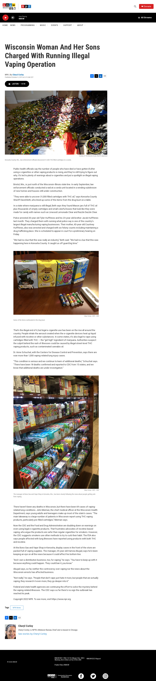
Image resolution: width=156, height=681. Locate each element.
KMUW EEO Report (94, 659)
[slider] (16, 17)
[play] (5, 17)
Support (67, 25)
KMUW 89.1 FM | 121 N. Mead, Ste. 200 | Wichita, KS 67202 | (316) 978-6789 (69, 659)
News (12, 25)
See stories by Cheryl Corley (32, 633)
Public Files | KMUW (62, 665)
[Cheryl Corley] (10, 631)
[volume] (13, 17)
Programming (28, 25)
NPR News (17, 608)
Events (54, 25)
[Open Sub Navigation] (17, 25)
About (80, 25)
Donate (147, 6)
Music (43, 25)
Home (5, 25)
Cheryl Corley (18, 74)
